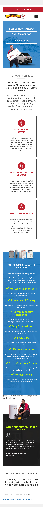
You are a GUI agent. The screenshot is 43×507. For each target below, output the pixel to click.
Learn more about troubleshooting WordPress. (18, 499)
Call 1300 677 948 (21, 34)
